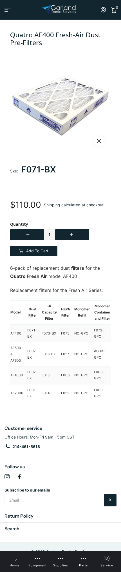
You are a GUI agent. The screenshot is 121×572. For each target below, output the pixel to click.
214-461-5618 (26, 446)
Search (12, 528)
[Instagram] (7, 476)
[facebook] (19, 476)
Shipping (52, 204)
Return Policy (19, 516)
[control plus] (72, 234)
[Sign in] (103, 10)
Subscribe (110, 500)
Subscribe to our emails (27, 490)
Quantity (19, 224)
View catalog (8, 9)
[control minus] (27, 234)
